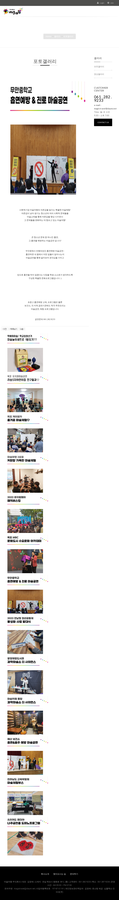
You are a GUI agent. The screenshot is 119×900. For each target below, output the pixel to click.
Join (112, 3)
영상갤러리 (99, 74)
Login (101, 3)
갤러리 (57, 36)
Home (48, 36)
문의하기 (74, 874)
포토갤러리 (68, 36)
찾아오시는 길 (59, 874)
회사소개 (45, 874)
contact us (103, 122)
